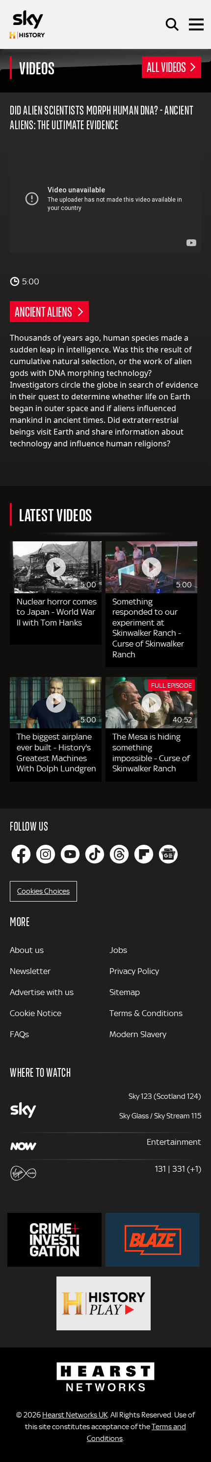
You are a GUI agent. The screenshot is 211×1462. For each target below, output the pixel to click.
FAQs (19, 1034)
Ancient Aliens (44, 311)
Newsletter (30, 971)
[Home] (27, 24)
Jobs (118, 950)
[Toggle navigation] (196, 24)
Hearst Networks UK (74, 1415)
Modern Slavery (137, 1034)
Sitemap (124, 992)
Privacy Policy (134, 971)
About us (27, 950)
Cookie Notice (35, 1013)
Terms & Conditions (146, 1013)
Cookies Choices (43, 891)
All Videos (166, 66)
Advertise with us (42, 992)
